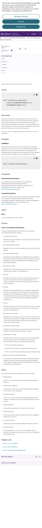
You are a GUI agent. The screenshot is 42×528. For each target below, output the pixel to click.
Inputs (3, 70)
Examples (4, 64)
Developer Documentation (16, 34)
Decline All (21, 27)
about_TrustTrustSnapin (10, 443)
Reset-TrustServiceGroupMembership (14, 450)
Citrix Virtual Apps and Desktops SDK (14, 38)
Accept (21, 22)
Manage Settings (21, 16)
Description (4, 61)
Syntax (3, 58)
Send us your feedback (8, 463)
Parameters (4, 67)
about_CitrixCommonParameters (10, 189)
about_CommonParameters (9, 204)
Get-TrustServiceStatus (10, 447)
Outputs (3, 73)
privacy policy (10, 5)
